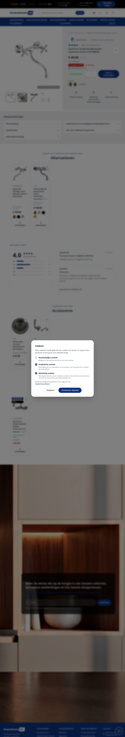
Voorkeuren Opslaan (70, 390)
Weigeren (50, 390)
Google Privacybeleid (42, 384)
